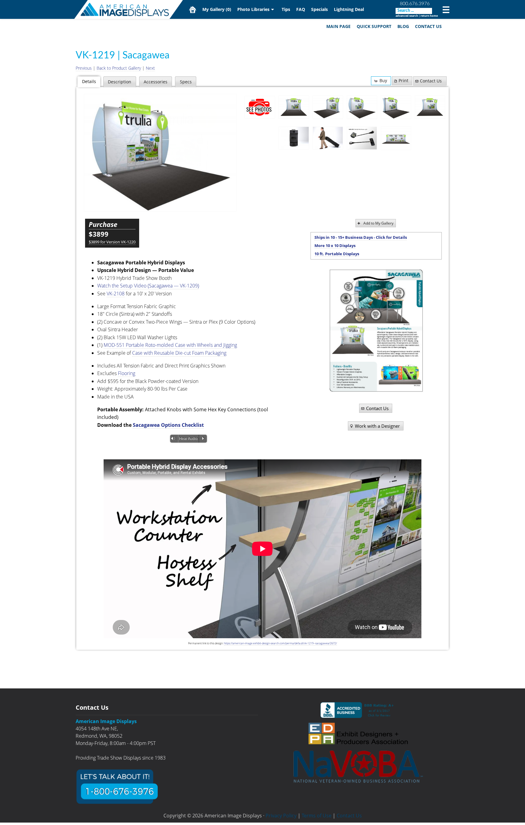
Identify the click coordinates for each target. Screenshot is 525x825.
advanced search (407, 16)
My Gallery (216, 9)
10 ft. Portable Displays (336, 253)
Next (150, 68)
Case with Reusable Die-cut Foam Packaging (179, 353)
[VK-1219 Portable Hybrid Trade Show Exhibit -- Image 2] (328, 107)
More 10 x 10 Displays (334, 245)
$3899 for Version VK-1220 (112, 242)
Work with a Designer (377, 426)
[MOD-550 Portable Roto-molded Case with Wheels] (328, 138)
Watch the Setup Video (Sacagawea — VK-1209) (148, 285)
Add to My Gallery (378, 223)
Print (403, 80)
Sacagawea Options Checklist (168, 425)
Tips (286, 9)
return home (429, 16)
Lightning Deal (349, 9)
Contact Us (428, 26)
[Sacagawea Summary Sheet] (376, 330)
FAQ (300, 9)
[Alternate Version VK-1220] (430, 107)
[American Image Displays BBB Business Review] (358, 710)
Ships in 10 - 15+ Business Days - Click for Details (360, 237)
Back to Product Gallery (119, 68)
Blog (403, 26)
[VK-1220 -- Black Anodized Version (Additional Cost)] (396, 107)
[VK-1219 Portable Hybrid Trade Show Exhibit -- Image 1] (294, 107)
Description (119, 82)
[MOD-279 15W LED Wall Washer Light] (362, 138)
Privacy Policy (281, 815)
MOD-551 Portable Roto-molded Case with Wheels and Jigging (170, 345)
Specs (186, 82)
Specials (319, 9)
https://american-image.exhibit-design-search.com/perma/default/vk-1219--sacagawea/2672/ (280, 643)
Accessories (155, 82)
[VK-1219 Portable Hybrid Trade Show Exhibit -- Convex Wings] (160, 152)
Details (89, 81)
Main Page (338, 26)
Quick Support (374, 26)
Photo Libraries (253, 9)
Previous (84, 68)
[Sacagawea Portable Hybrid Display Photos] (260, 107)
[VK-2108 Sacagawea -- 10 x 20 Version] (396, 138)
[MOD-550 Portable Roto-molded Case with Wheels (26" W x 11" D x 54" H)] (294, 138)
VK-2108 (116, 293)
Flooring (126, 373)
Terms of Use (316, 815)
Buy (383, 80)
